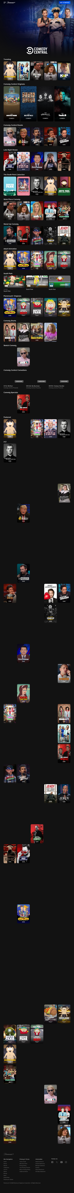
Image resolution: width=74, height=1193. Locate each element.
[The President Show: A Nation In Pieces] (64, 973)
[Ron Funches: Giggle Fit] (37, 994)
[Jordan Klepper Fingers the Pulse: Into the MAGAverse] (64, 833)
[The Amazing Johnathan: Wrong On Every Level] (10, 473)
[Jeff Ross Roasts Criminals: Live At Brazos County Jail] (64, 773)
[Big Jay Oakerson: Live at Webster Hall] (37, 513)
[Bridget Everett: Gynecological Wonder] (10, 533)
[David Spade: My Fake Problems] (64, 653)
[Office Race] (37, 953)
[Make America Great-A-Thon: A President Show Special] (37, 893)
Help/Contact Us (39, 1161)
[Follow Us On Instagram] (66, 1162)
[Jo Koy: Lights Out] (64, 793)
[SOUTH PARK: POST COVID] (50, 1014)
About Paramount (39, 1169)
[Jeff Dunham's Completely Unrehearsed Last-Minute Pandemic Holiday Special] (10, 773)
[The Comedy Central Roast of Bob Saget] (50, 573)
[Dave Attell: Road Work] (50, 653)
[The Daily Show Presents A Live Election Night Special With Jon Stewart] (10, 653)
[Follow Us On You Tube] (61, 1162)
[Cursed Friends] (37, 633)
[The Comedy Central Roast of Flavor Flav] (37, 593)
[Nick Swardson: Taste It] (64, 933)
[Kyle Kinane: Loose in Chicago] (64, 873)
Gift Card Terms (23, 1163)
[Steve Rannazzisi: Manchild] (37, 1054)
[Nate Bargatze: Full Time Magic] (10, 933)
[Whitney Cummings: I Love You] (50, 1134)
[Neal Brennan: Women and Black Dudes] (37, 933)
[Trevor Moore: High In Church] (10, 1114)
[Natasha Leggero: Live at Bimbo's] (64, 913)
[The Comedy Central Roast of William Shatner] (37, 613)
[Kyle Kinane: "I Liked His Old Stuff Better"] (50, 873)
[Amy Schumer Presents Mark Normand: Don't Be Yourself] (23, 473)
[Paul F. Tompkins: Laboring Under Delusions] (23, 973)
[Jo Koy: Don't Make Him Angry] (50, 793)
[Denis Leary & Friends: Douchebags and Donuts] (37, 673)
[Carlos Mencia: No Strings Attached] (23, 553)
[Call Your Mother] (50, 533)
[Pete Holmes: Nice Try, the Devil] (50, 973)
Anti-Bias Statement (40, 1171)
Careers (37, 1167)
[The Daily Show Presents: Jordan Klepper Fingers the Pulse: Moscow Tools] (10, 853)
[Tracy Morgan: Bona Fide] (64, 1094)
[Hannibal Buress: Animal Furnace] (10, 733)
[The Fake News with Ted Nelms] (37, 713)
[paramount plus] (11, 3)
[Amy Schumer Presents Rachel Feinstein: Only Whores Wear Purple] (37, 473)
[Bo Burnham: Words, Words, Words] (64, 513)
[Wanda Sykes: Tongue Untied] (37, 1134)
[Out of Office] (50, 953)
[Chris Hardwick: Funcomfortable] (64, 553)
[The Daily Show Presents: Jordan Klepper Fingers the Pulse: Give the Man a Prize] (50, 1074)
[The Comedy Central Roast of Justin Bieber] (64, 593)
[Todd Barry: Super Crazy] (37, 1094)
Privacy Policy (23, 1165)
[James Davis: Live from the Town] (37, 753)
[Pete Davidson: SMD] (37, 973)
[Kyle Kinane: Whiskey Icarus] (10, 893)
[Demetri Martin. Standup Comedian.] (23, 673)
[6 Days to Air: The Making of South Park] (10, 453)
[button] (5, 3)
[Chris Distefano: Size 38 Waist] (50, 553)
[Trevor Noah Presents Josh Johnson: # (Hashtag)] (37, 1114)
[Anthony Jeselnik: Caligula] (23, 493)
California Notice (24, 1171)
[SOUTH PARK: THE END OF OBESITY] (37, 1034)
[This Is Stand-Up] (10, 1094)
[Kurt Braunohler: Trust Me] (23, 873)
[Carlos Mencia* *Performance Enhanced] (64, 533)
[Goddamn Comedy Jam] (50, 713)
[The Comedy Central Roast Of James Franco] (50, 593)
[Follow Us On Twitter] (57, 1162)
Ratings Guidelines (40, 1165)
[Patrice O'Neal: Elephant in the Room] (64, 953)
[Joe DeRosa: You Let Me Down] (10, 813)
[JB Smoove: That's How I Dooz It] (23, 753)
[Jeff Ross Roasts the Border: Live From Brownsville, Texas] (10, 793)
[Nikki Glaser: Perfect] (10, 953)
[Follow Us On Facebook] (52, 1162)
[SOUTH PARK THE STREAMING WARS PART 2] (64, 1014)
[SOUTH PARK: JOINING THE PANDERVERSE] (10, 1034)
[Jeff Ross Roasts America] (37, 773)
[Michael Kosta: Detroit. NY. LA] (10, 913)
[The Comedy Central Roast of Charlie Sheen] (10, 593)
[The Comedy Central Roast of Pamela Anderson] (10, 613)
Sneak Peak (6, 1177)
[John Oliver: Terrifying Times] (10, 833)
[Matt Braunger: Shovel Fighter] (64, 893)
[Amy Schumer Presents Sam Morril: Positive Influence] (50, 473)
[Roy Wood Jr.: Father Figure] (50, 994)
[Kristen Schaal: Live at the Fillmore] (64, 853)
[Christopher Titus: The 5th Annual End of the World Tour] (10, 573)
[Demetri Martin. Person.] (10, 673)
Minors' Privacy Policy (25, 1169)
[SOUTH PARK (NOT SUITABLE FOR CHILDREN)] (23, 1034)
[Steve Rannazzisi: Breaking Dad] (23, 1054)
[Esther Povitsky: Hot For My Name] (64, 693)
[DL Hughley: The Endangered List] (64, 633)
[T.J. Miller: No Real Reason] (64, 1054)
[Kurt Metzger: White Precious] (37, 873)
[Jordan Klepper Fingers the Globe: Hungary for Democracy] (37, 833)
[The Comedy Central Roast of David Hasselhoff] (23, 593)
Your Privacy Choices (25, 1167)
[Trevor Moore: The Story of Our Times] (23, 1114)
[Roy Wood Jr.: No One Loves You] (10, 1014)
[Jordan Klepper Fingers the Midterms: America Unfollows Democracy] (50, 833)
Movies (5, 1165)
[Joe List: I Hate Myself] (23, 813)
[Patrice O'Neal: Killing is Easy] (10, 973)
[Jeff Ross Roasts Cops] (50, 773)
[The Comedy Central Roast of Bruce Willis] (64, 573)
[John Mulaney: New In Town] (50, 813)
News (5, 1175)
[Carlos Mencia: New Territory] (10, 553)
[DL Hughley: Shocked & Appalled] (50, 633)
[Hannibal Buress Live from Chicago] (23, 733)
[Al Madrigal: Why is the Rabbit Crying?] (50, 453)
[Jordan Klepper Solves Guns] (23, 833)
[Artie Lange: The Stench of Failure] (50, 493)
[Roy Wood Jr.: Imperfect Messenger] (64, 994)
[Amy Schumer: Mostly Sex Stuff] (64, 473)
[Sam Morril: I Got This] (50, 1034)
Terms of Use (23, 1161)
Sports (5, 1171)
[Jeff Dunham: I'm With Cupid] (64, 753)
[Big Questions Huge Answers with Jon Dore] (50, 513)
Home (5, 1161)
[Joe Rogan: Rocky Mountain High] (37, 813)
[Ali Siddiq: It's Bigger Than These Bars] (64, 453)
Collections (6, 1167)
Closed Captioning (40, 1163)
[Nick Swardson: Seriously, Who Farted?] (50, 933)
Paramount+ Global (8, 1179)
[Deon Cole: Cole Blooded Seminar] (50, 673)
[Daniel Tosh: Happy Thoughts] (37, 653)
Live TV (5, 1169)
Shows (5, 1163)
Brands (5, 1173)
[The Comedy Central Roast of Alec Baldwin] (37, 573)
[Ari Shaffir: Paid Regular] (37, 493)
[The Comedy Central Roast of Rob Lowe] (23, 613)
